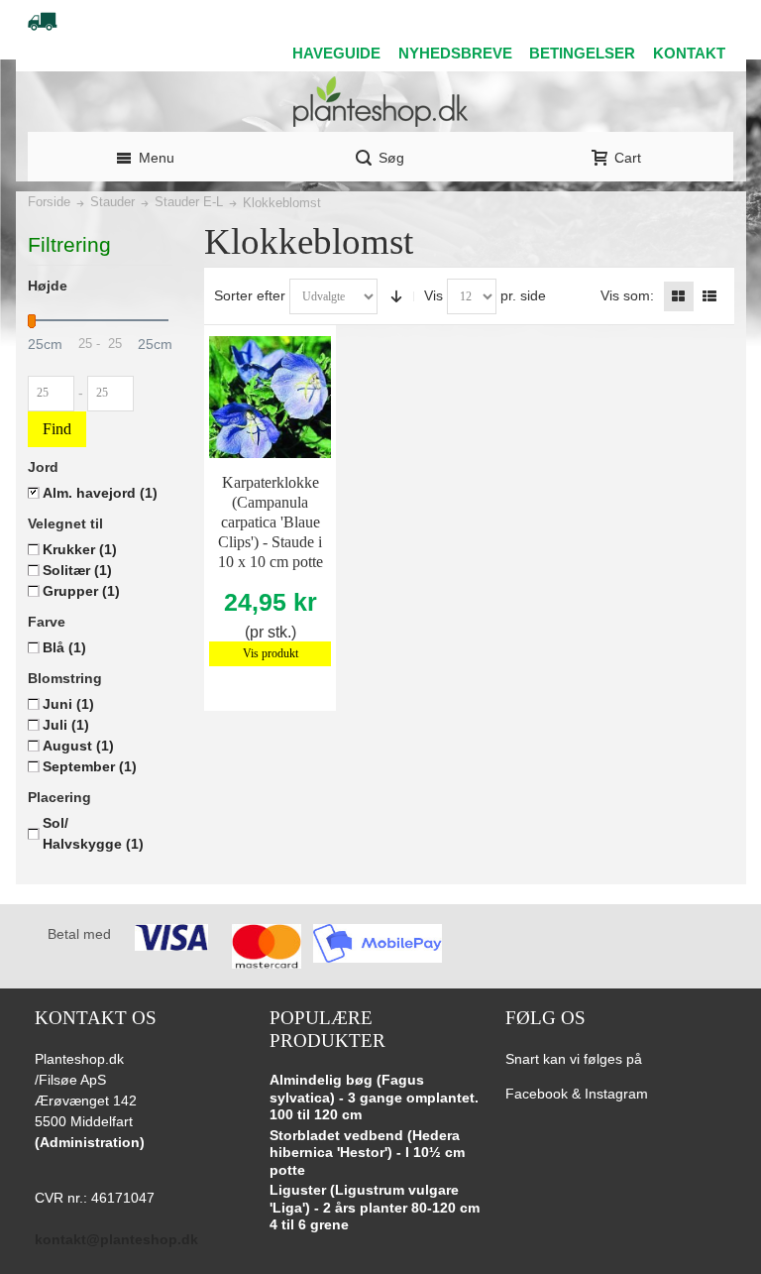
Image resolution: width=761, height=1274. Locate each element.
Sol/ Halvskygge (93, 833)
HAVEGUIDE (336, 53)
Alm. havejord (100, 493)
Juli (66, 725)
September (90, 766)
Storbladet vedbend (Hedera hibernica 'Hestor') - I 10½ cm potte (367, 1152)
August (78, 745)
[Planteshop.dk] (380, 101)
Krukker (80, 549)
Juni (68, 704)
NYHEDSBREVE (455, 53)
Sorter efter (249, 295)
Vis (433, 295)
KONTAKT (689, 53)
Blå (64, 647)
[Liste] (709, 296)
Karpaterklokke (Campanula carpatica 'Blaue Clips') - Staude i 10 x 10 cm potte (270, 522)
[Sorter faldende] (396, 296)
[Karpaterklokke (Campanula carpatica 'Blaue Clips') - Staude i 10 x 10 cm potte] (270, 397)
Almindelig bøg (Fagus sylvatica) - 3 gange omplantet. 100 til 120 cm (374, 1097)
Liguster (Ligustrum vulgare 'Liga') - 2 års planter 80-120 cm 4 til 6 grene (375, 1207)
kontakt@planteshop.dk (116, 1239)
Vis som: (627, 295)
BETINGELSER (582, 53)
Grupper (81, 591)
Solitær (77, 570)
